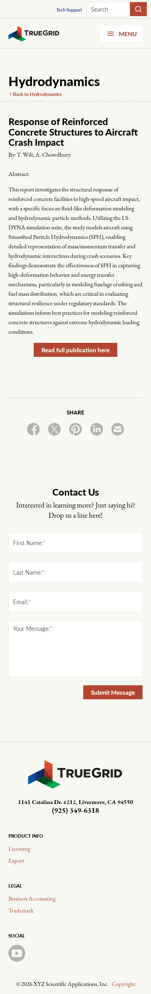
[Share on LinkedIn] (96, 429)
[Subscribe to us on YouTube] (16, 953)
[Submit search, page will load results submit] (138, 9)
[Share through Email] (117, 429)
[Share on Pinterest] (75, 429)
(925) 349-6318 (75, 811)
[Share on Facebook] (33, 429)
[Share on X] (54, 429)
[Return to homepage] (52, 33)
